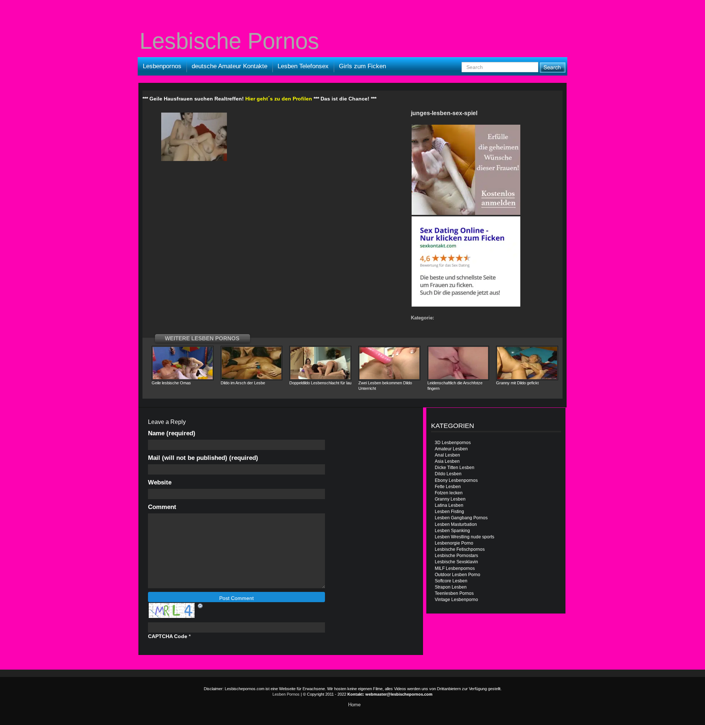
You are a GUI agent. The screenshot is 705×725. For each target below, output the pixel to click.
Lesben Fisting (449, 511)
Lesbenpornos (162, 66)
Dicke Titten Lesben (454, 467)
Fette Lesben (448, 486)
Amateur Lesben (451, 448)
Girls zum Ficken (362, 66)
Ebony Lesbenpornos (456, 480)
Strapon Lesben (451, 587)
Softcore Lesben (451, 580)
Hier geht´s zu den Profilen (278, 99)
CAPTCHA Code (167, 636)
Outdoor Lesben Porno (457, 574)
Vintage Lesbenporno (456, 599)
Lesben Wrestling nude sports (464, 536)
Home (354, 704)
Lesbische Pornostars (456, 555)
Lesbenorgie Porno (454, 543)
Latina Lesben (449, 505)
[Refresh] (200, 605)
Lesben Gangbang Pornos (461, 517)
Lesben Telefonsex (303, 66)
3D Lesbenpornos (453, 442)
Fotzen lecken (449, 492)
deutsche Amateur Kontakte (229, 66)
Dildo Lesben (448, 473)
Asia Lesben (447, 461)
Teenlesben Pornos (454, 593)
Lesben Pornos (286, 694)
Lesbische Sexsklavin (456, 561)
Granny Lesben (450, 499)
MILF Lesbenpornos (455, 568)
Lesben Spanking (452, 530)
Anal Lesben (447, 455)
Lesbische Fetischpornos (460, 549)
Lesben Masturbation (456, 524)
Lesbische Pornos (229, 41)
